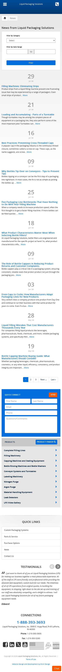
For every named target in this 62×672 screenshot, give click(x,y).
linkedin (11, 644)
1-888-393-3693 (57, 4)
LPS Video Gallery (12, 502)
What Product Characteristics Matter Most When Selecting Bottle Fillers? (28, 234)
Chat (56, 668)
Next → (43, 379)
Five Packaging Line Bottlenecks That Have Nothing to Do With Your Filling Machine (30, 203)
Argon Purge (10, 487)
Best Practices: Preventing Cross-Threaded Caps (28, 142)
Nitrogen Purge (11, 481)
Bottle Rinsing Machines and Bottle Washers (25, 466)
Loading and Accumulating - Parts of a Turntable (28, 114)
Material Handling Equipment (18, 492)
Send (53, 394)
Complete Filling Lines (14, 450)
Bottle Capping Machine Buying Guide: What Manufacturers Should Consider (26, 357)
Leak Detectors (11, 497)
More (25, 95)
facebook (5, 644)
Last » (53, 379)
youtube (25, 644)
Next (57, 566)
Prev (52, 566)
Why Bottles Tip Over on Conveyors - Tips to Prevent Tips (30, 172)
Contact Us (9, 556)
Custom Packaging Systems (16, 530)
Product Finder (45, 441)
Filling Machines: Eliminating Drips (20, 86)
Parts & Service (11, 536)
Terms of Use (31, 659)
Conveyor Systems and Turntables (20, 471)
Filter (31, 62)
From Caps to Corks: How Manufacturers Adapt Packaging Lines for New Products (27, 295)
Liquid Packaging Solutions (31, 4)
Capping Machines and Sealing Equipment (24, 461)
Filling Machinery (12, 455)
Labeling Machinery (13, 476)
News (6, 549)
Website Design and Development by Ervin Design (31, 664)
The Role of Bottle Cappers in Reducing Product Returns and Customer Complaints (27, 264)
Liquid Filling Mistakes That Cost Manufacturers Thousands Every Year (28, 326)
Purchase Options (12, 543)
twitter (18, 644)
